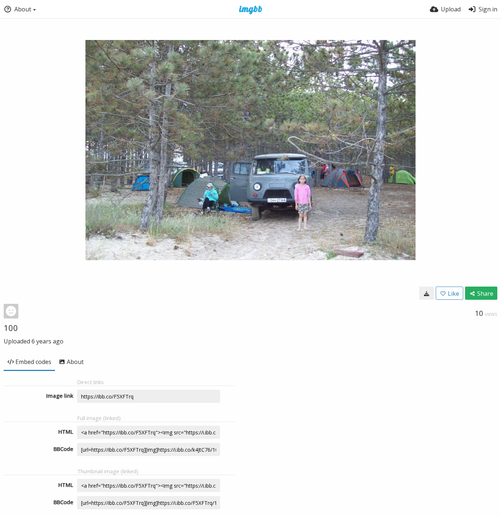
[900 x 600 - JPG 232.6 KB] (426, 293)
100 (11, 327)
